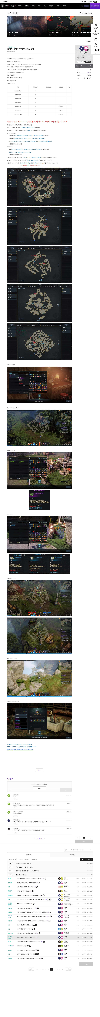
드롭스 (58, 6)
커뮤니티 (27, 6)
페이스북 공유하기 (82, 78)
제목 (66, 849)
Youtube (95, 50)
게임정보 (13, 6)
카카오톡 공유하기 (87, 78)
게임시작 (95, 6)
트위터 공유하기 (84, 78)
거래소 (39, 6)
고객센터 (51, 6)
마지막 (70, 969)
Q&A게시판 (71, 855)
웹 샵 (45, 6)
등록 (66, 790)
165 (77, 66)
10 (62, 969)
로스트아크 (2, 5)
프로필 (85, 48)
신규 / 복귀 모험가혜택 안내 (95, 34)
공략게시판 (28, 855)
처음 (30, 969)
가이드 (19, 6)
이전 (32, 969)
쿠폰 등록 (95, 39)
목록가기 (90, 42)
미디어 (33, 6)
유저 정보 (15, 795)
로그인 (81, 6)
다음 (67, 969)
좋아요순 (27, 859)
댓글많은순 (34, 859)
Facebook (92, 50)
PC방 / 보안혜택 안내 (95, 27)
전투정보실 (87, 61)
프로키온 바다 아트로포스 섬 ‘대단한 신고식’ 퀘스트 (77, 838)
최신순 (21, 859)
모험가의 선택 (87, 859)
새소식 (6, 6)
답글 (15, 799)
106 (90, 66)
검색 (90, 850)
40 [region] (90, 72)
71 (81, 66)
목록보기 (84, 838)
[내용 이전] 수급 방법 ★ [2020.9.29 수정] (90, 838)
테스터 (64, 6)
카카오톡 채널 (98, 50)
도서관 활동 (80, 61)
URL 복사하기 (90, 78)
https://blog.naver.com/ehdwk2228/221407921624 (20, 749)
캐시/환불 (95, 46)
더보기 (40, 838)
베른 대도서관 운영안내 (87, 13)
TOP (96, 53)
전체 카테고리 (11, 859)
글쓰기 (83, 841)
